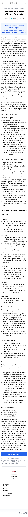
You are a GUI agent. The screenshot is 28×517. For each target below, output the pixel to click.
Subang (23, 32)
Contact (6, 513)
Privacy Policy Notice (16, 425)
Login (25, 3)
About (2, 513)
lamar (22, 30)
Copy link (22, 18)
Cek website (15, 478)
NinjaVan (14, 476)
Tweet (14, 18)
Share (6, 18)
